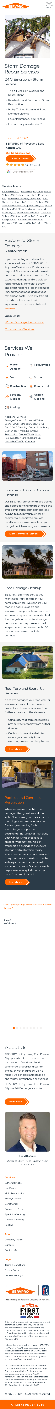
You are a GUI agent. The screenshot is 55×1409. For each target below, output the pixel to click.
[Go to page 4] (24, 1028)
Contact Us (11, 1250)
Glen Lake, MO (36, 205)
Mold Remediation (14, 1193)
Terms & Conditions (15, 1265)
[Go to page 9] (41, 1028)
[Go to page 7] (34, 1028)
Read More (15, 1101)
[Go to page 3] (20, 1028)
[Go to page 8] (37, 1028)
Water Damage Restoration (24, 322)
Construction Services (19, 329)
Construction (11, 1203)
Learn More (15, 749)
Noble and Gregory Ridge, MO (24, 198)
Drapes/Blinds (26, 434)
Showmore (10, 308)
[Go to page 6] (31, 1028)
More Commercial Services (24, 533)
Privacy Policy (12, 1270)
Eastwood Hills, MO (28, 212)
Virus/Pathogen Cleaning (26, 423)
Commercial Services (16, 1209)
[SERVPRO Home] (15, 5)
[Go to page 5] (27, 1028)
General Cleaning (14, 1219)
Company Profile (14, 1239)
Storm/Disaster (13, 1198)
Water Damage (13, 1182)
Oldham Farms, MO (26, 195)
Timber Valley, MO (38, 202)
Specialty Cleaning (15, 1214)
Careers (9, 1245)
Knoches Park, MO (25, 216)
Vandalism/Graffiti (14, 441)
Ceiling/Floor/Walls (15, 430)
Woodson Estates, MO (14, 205)
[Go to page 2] (17, 1028)
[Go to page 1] (14, 1028)
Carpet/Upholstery (39, 427)
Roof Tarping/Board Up (28, 437)
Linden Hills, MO (10, 191)
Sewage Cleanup (14, 420)
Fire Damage (12, 1188)
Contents (30, 441)
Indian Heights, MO (31, 191)
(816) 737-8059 (19, 158)
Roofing (9, 1224)
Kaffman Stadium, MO (30, 219)
